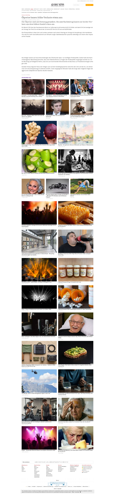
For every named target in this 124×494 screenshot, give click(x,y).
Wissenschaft (36, 471)
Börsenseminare (49, 475)
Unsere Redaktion (77, 486)
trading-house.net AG (74, 466)
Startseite (32, 12)
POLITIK (41, 9)
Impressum (39, 486)
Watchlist (60, 467)
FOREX (47, 467)
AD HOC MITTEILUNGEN (25, 10)
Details (73, 492)
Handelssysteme (49, 470)
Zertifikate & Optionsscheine (49, 474)
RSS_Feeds (60, 470)
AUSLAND (62, 9)
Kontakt (59, 471)
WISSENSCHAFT (57, 9)
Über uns (70, 486)
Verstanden (77, 492)
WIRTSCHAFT (36, 9)
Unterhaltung (36, 474)
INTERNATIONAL (71, 9)
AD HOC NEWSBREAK (62, 466)
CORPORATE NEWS (40, 10)
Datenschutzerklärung (48, 486)
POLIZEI (66, 9)
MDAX (23, 467)
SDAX (23, 470)
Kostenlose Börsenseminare (73, 468)
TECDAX (23, 468)
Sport (35, 470)
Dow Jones (24, 471)
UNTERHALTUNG (50, 9)
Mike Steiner (85, 486)
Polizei (35, 473)
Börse (36, 12)
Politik (35, 468)
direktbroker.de (73, 470)
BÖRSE (32, 9)
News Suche (88, 4)
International (36, 475)
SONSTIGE (78, 9)
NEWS (23, 9)
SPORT (44, 9)
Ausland (35, 472)
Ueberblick (40, 12)
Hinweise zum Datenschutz (60, 486)
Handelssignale (49, 471)
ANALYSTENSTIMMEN (33, 10)
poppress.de (72, 471)
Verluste (23, 15)
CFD (47, 466)
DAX (22, 466)
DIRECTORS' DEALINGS (46, 10)
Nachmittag (27, 15)
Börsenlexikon (26, 462)
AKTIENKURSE (27, 9)
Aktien (47, 472)
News (29, 486)
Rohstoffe (48, 468)
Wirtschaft (36, 467)
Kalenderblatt (36, 477)
